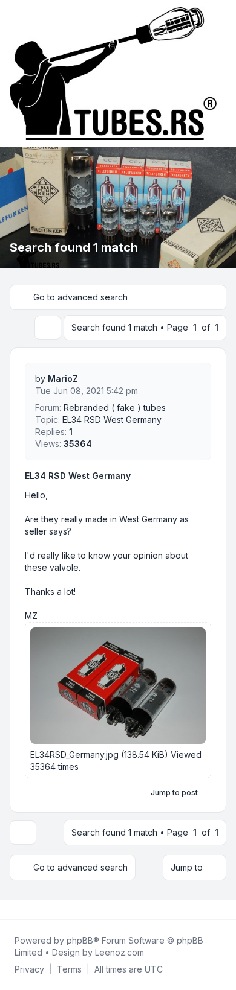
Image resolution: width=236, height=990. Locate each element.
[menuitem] (29, 969)
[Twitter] (21, 909)
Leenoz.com (119, 952)
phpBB (80, 940)
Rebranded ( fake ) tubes (115, 407)
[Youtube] (31, 909)
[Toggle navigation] (221, 73)
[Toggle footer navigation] (221, 910)
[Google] (41, 909)
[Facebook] (12, 909)
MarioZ (63, 378)
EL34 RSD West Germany (78, 476)
